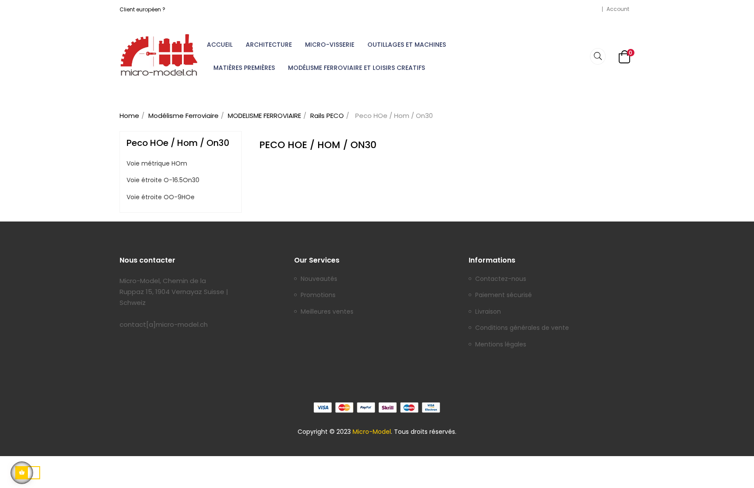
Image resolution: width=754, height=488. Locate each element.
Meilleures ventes (327, 312)
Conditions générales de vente (522, 328)
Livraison (488, 312)
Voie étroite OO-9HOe (161, 197)
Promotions (318, 295)
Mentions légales (500, 345)
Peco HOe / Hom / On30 (178, 143)
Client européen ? (142, 9)
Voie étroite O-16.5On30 (163, 180)
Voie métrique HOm (157, 164)
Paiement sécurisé (503, 295)
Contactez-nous (500, 279)
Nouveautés (319, 279)
